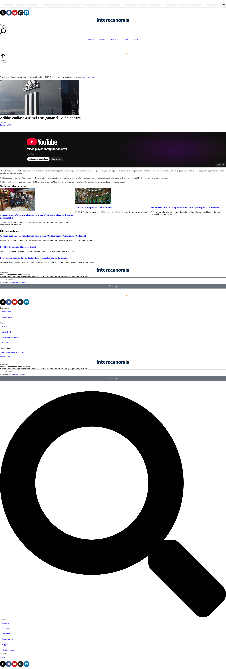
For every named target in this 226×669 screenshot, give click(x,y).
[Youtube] (15, 13)
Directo (3, 25)
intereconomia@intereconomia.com (13, 352)
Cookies (5, 343)
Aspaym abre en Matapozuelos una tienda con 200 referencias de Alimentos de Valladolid (43, 236)
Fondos (125, 39)
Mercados (114, 39)
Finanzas (91, 39)
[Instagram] (21, 13)
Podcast (3, 654)
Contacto (5, 326)
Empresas (102, 39)
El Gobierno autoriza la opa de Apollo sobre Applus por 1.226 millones (185, 207)
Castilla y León (8, 650)
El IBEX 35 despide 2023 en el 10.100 (93, 207)
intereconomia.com (90, 77)
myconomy (6, 312)
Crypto (135, 39)
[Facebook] (9, 13)
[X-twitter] (3, 13)
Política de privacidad (18, 283)
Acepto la (14, 283)
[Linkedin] (26, 13)
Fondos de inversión (9, 639)
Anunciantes (7, 317)
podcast (3, 27)
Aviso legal (6, 332)
